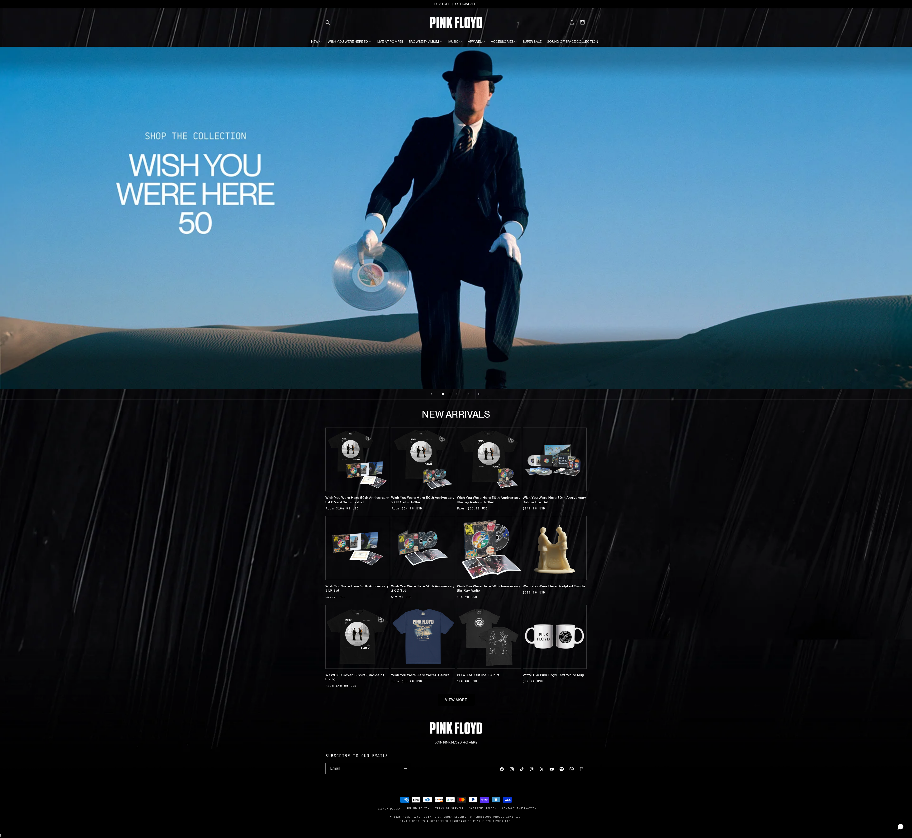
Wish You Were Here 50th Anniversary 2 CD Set (423, 588)
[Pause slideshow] (480, 394)
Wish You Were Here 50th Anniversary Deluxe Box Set (554, 500)
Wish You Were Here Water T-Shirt (420, 675)
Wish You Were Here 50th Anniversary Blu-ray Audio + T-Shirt (488, 500)
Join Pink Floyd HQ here (456, 742)
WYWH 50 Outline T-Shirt (478, 675)
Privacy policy (388, 808)
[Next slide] (469, 394)
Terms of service (449, 808)
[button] (330, 22)
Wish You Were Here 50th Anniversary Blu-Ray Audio (488, 588)
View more (456, 700)
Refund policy (418, 808)
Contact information (519, 808)
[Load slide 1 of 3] (442, 394)
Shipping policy (482, 808)
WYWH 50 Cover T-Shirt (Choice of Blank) (354, 677)
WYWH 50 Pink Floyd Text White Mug (553, 675)
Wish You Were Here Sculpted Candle (554, 586)
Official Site (466, 4)
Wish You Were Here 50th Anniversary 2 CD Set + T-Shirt (423, 500)
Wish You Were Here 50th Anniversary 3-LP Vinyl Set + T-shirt (357, 500)
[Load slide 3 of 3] (457, 394)
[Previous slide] (431, 394)
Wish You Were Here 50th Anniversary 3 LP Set (357, 588)
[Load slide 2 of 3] (450, 394)
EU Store (442, 4)
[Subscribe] (405, 768)
